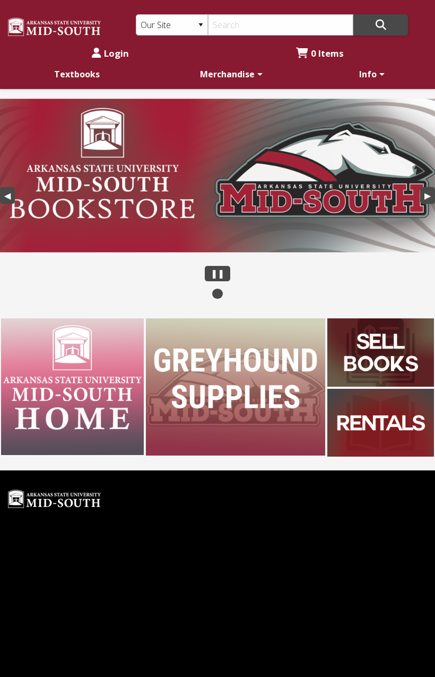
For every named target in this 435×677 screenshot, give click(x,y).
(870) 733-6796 (37, 622)
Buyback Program (261, 503)
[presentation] (217, 175)
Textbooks (77, 74)
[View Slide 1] (217, 294)
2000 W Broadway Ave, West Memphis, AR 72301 (111, 640)
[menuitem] (77, 74)
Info (368, 74)
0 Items (327, 53)
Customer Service (260, 539)
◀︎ (9, 197)
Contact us (246, 574)
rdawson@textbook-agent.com (69, 529)
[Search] (380, 24)
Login (116, 53)
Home (237, 485)
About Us (244, 521)
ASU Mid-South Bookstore (60, 605)
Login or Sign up (267, 556)
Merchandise (227, 74)
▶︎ (429, 197)
